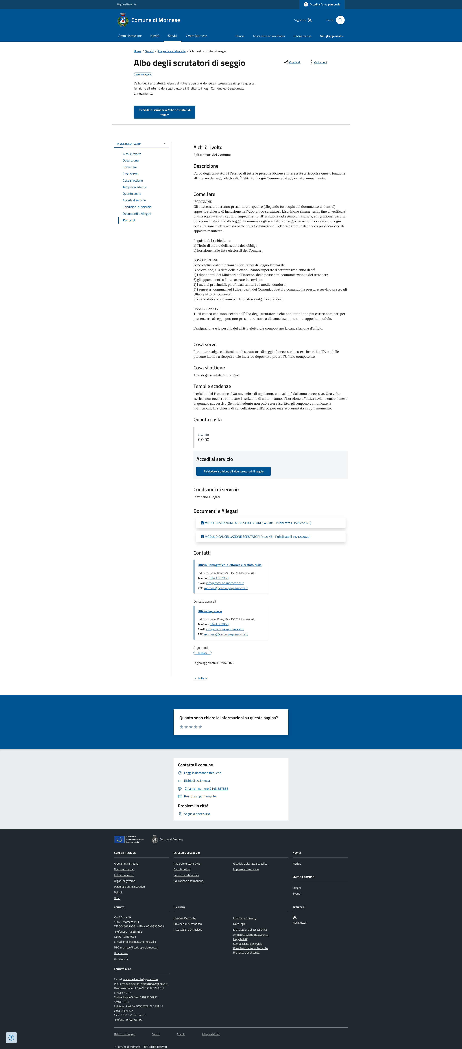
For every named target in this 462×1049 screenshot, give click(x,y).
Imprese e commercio (246, 869)
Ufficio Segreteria (210, 611)
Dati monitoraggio (124, 1034)
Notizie (297, 863)
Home (137, 51)
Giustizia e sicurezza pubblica (250, 863)
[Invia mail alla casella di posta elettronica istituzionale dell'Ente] (139, 942)
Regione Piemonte (126, 4)
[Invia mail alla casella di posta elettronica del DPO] (140, 979)
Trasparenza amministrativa (269, 36)
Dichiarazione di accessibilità (250, 929)
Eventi (296, 893)
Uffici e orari (121, 953)
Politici (118, 892)
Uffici (117, 898)
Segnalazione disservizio (247, 943)
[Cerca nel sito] (339, 20)
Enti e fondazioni (124, 875)
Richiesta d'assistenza (246, 952)
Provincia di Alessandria (188, 924)
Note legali (239, 924)
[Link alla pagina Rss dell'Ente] (295, 917)
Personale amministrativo (129, 886)
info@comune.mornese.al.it (225, 583)
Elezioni (240, 36)
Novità (154, 35)
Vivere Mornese (196, 35)
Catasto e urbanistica (186, 875)
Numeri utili (121, 959)
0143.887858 (219, 577)
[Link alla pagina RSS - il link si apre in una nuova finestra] (310, 20)
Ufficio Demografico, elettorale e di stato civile (229, 564)
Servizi (172, 35)
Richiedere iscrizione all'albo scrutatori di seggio (165, 112)
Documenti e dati (124, 869)
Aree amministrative (126, 863)
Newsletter (299, 922)
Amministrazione (130, 35)
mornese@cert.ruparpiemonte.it (226, 588)
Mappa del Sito (211, 1034)
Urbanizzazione (302, 36)
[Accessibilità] (11, 1038)
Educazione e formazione (188, 881)
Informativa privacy (244, 918)
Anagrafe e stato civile (172, 51)
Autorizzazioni (182, 869)
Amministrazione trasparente (250, 934)
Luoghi (297, 888)
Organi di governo (124, 881)
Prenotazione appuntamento (250, 948)
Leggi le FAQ (240, 939)
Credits (181, 1034)
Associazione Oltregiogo (188, 929)
